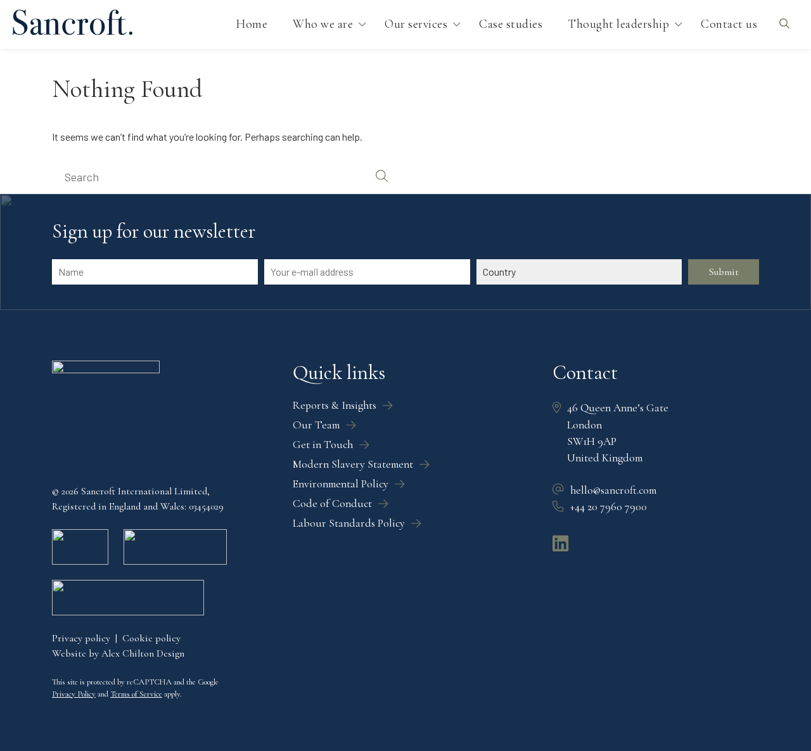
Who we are (323, 24)
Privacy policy (81, 638)
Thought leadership (618, 24)
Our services (416, 24)
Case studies (510, 24)
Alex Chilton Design (142, 653)
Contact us (729, 24)
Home (251, 24)
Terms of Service (136, 694)
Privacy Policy (74, 694)
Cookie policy (151, 638)
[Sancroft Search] (784, 24)
